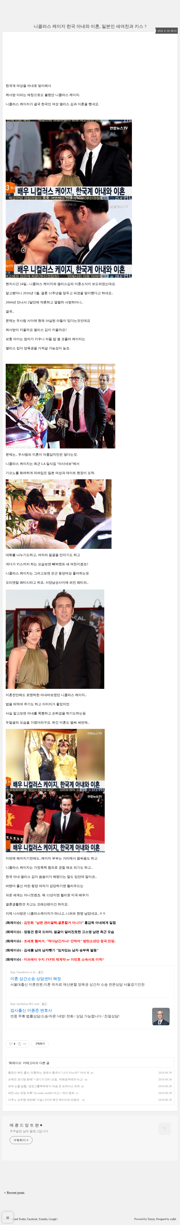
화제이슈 (15, 1063)
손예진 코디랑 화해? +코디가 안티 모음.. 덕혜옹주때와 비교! (45, 1079)
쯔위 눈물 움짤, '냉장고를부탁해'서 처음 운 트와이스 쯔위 (44, 1086)
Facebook (32, 1219)
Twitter (22, 1219)
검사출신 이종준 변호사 (31, 1010)
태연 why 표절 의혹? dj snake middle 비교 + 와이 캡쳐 (41, 1093)
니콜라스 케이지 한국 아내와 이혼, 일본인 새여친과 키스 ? (90, 26)
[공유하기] (19, 1044)
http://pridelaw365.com (24, 1004)
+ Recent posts (14, 1193)
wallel (173, 1219)
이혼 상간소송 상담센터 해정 (35, 978)
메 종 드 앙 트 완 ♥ (26, 1125)
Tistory (151, 1219)
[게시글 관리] (25, 1044)
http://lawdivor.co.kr (23, 972)
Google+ (53, 1219)
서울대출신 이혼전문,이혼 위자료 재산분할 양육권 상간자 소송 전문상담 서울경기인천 (77, 984)
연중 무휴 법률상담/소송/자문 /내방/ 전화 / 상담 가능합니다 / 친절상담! (64, 1016)
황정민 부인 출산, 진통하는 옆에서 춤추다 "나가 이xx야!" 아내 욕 (48, 1072)
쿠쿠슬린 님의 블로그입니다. (29, 1131)
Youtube (43, 1219)
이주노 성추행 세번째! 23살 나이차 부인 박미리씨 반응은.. (44, 1099)
